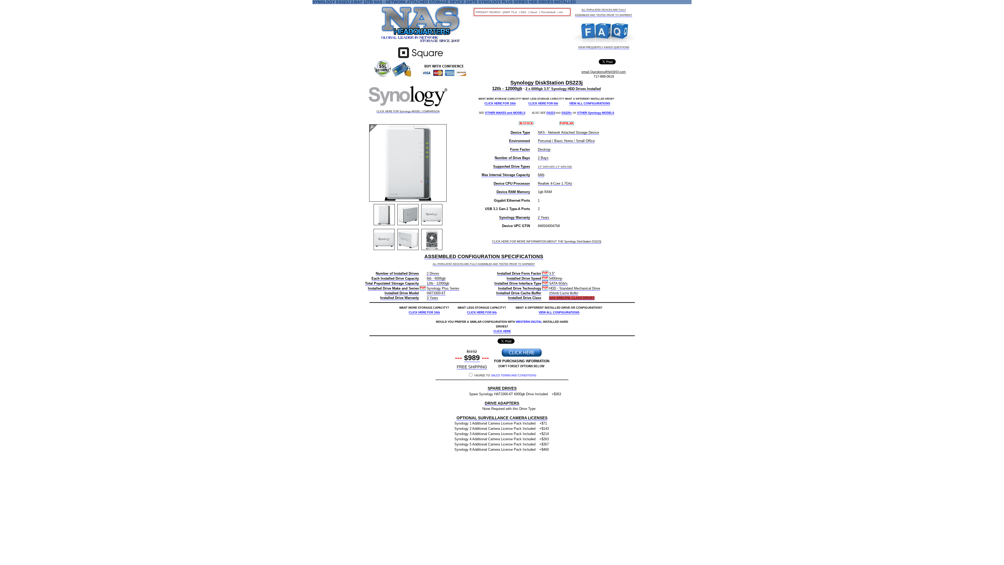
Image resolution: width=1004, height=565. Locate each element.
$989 (472, 358)
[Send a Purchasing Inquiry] (522, 356)
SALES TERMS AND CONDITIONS (513, 375)
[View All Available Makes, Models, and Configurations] (420, 25)
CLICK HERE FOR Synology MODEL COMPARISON (408, 111)
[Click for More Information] (420, 58)
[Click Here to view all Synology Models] (408, 97)
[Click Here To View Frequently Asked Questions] (604, 32)
